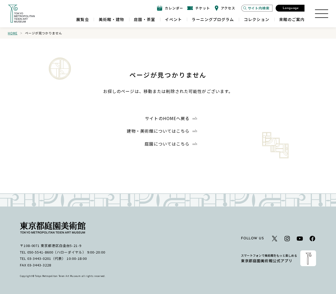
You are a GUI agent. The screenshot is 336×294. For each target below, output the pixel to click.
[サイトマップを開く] (321, 13)
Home (12, 33)
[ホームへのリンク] (21, 14)
